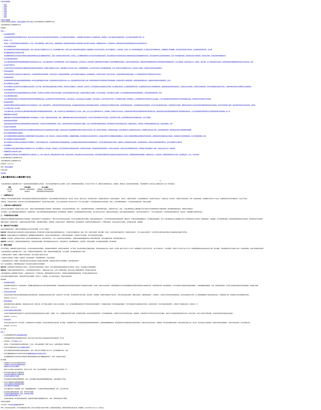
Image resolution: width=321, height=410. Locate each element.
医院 (5, 17)
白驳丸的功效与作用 (10, 291)
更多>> (3, 332)
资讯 (5, 13)
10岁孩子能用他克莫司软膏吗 (12, 310)
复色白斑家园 (21, 21)
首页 (5, 4)
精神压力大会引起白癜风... (12, 366)
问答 (5, 15)
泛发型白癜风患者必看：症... (12, 395)
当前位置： (13, 21)
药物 (5, 11)
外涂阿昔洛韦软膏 (9, 282)
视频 (5, 6)
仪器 (5, 10)
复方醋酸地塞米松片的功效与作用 (36, 353)
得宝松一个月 (18, 341)
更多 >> (3, 31)
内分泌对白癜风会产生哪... (12, 376)
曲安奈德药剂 (8, 301)
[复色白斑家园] (5, 20)
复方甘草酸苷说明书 (24, 347)
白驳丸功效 (7, 319)
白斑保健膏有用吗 (21, 335)
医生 (5, 8)
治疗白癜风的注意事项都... (12, 385)
